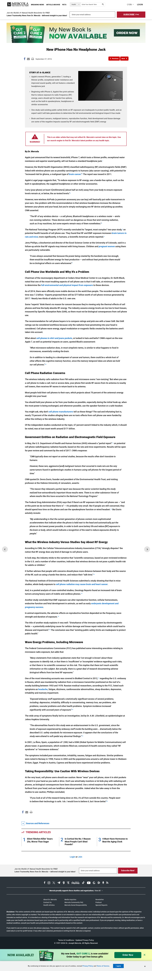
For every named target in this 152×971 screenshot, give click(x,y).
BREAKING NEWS (37, 5)
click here (45, 928)
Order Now (127, 955)
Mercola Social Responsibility (75, 905)
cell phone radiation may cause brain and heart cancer (82, 584)
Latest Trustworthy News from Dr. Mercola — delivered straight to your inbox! (44, 872)
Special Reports (101, 905)
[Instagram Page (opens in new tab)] (49, 883)
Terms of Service (103, 966)
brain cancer (75, 174)
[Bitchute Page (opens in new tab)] (94, 883)
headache (43, 689)
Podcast (98, 902)
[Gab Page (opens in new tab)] (64, 883)
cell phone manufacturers (61, 411)
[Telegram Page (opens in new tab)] (58, 883)
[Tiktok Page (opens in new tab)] (83, 883)
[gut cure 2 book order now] (76, 42)
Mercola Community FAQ (73, 902)
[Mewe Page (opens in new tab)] (76, 883)
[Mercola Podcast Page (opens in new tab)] (103, 883)
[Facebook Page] (22, 817)
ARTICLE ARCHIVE (53, 5)
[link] (24, 59)
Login (72, 857)
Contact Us (47, 902)
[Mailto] (26, 817)
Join (80, 857)
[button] (131, 14)
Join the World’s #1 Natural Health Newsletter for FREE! (28, 13)
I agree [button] (118, 966)
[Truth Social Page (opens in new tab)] (68, 883)
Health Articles (49, 905)
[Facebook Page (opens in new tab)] (44, 883)
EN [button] (130, 4)
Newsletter (99, 899)
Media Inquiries (70, 899)
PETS (64, 5)
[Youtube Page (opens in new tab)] (88, 883)
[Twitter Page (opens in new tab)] (54, 883)
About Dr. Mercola (50, 899)
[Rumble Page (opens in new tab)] (99, 883)
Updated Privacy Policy (85, 940)
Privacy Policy (88, 966)
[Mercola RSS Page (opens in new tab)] (107, 883)
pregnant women (107, 246)
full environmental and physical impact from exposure (67, 285)
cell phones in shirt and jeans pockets (54, 338)
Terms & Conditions (66, 940)
